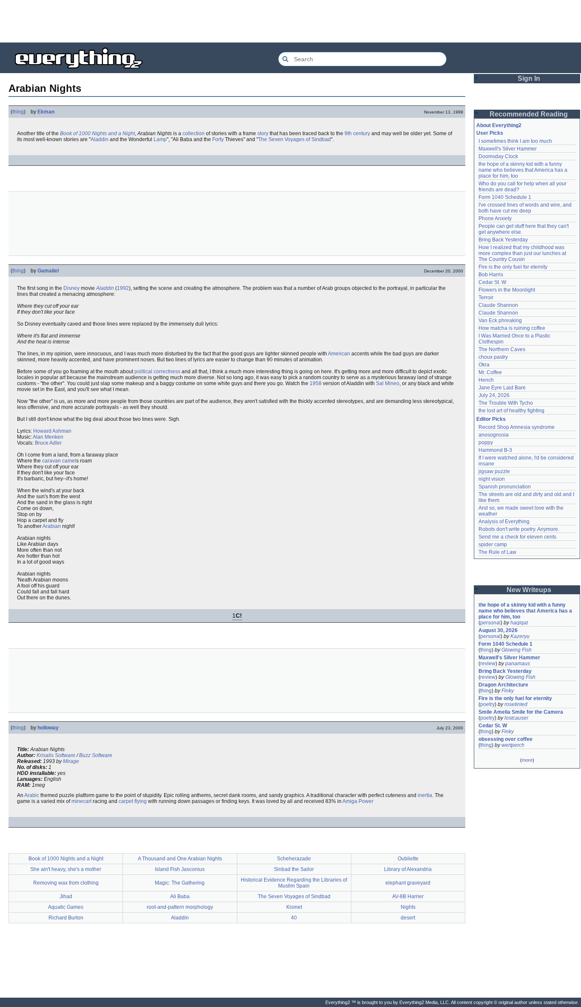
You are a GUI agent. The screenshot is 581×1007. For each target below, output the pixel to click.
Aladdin (99, 139)
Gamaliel (48, 271)
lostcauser (516, 718)
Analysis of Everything (504, 522)
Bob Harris (490, 275)
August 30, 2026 (498, 630)
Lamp (160, 139)
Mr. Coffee (490, 372)
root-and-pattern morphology (180, 907)
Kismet (294, 907)
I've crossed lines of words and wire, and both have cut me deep (525, 208)
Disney (71, 288)
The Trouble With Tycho (505, 403)
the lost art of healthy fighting (511, 411)
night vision (491, 479)
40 (294, 918)
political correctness (157, 371)
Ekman (45, 112)
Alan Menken (48, 437)
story (262, 133)
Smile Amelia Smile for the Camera (520, 712)
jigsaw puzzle (494, 471)
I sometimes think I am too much (515, 141)
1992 (123, 288)
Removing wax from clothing (66, 883)
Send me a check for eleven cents (517, 537)
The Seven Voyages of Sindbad (294, 139)
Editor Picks (491, 419)
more (527, 760)
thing (18, 112)
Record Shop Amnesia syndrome (516, 427)
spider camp (492, 544)
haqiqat (519, 623)
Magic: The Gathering (180, 883)
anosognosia (493, 435)
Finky (507, 691)
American (339, 354)
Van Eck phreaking (500, 320)
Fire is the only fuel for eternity (512, 267)
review (488, 664)
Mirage (71, 761)
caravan (51, 461)
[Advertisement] (290, 21)
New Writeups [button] (529, 589)
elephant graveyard (407, 883)
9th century (357, 133)
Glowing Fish (516, 650)
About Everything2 (498, 125)
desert (408, 918)
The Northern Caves (501, 349)
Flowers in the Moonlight (506, 290)
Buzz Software (95, 755)
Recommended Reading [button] (529, 114)
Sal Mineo (387, 383)
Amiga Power (357, 801)
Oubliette (408, 859)
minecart (81, 801)
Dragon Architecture (503, 685)
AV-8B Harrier (408, 896)
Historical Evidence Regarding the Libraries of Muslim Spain (294, 883)
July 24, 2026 (494, 395)
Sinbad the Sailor (294, 869)
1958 (316, 383)
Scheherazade (294, 859)
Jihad (66, 896)
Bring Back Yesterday (503, 240)
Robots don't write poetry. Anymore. (518, 529)
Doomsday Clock (498, 156)
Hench (486, 380)
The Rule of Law (497, 552)
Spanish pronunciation (504, 487)
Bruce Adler (48, 443)
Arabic (31, 795)
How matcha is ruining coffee (511, 328)
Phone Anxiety (495, 218)
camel (69, 461)
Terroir (485, 298)
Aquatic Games (65, 907)
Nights (408, 907)
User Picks (489, 133)
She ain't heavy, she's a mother (65, 869)
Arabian (52, 526)
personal (490, 623)
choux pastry (493, 357)
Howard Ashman (52, 431)
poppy (485, 442)
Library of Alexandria (408, 869)
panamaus (517, 664)
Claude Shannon (498, 305)
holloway (48, 728)
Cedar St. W (492, 282)
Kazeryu (520, 636)
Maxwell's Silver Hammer (507, 149)
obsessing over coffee (505, 739)
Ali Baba (180, 896)
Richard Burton (65, 918)
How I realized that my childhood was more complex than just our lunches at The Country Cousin (522, 253)
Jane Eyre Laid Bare (502, 388)
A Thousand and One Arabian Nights (180, 859)
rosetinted (515, 704)
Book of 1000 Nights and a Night (97, 133)
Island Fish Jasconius (180, 869)
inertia (425, 795)
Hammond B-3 (495, 450)
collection (193, 133)
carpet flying (133, 801)
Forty (218, 139)
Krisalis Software (56, 755)
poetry (487, 704)
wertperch (512, 745)
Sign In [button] (529, 78)
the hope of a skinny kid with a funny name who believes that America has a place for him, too (523, 170)
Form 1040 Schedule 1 (504, 197)
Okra (484, 365)
